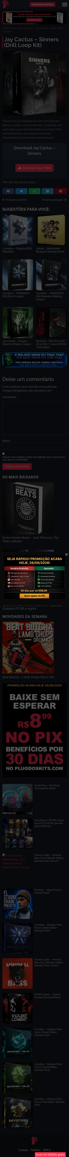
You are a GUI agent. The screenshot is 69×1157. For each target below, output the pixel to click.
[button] (50, 1154)
